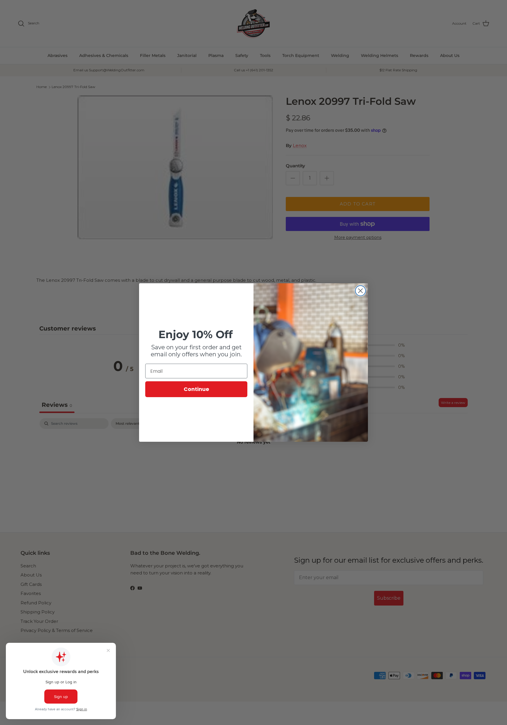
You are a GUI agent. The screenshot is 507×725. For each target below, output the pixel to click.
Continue (196, 389)
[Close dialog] (360, 291)
